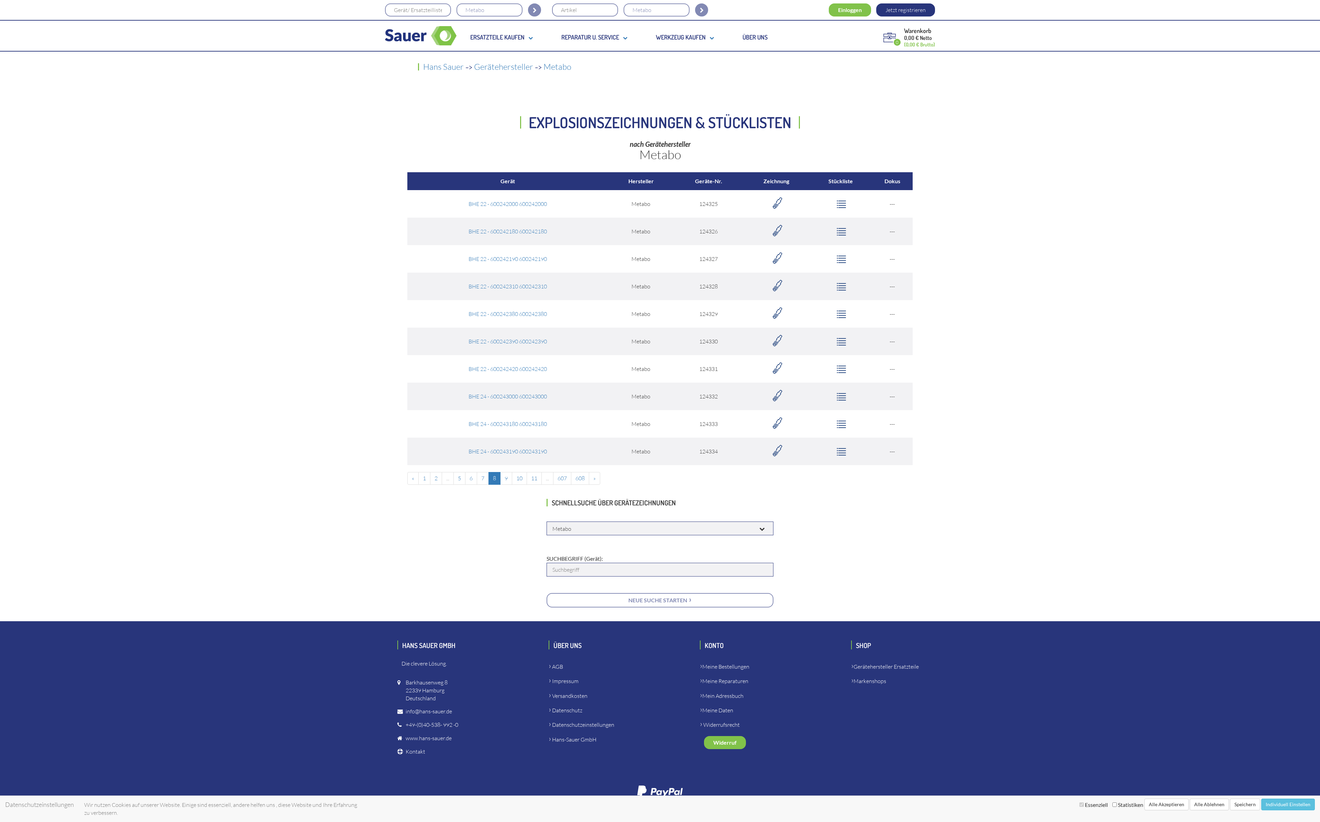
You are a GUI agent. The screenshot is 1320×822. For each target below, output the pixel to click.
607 (562, 478)
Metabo (557, 67)
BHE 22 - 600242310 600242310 (508, 286)
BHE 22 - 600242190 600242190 (508, 258)
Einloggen (850, 10)
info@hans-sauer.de (429, 711)
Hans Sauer (443, 67)
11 (534, 478)
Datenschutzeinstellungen (583, 724)
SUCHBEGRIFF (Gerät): (575, 558)
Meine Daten (717, 710)
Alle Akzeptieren (1166, 804)
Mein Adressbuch (723, 695)
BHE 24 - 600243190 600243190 (508, 451)
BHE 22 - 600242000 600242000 (508, 203)
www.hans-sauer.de (429, 738)
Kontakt (415, 751)
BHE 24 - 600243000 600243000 (508, 396)
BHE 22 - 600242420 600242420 (508, 368)
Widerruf (725, 742)
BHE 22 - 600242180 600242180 (508, 231)
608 (580, 478)
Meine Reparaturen (725, 681)
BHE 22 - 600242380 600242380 (508, 313)
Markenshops (870, 681)
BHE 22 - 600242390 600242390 (508, 341)
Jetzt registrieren (906, 10)
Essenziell (1096, 804)
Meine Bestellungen (725, 666)
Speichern (1245, 804)
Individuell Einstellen (1288, 804)
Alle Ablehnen (1209, 804)
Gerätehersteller (503, 67)
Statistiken (1130, 804)
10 (519, 478)
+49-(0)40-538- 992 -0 (432, 724)
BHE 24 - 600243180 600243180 (508, 423)
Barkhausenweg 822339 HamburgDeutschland (427, 690)
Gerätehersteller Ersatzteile (886, 666)
